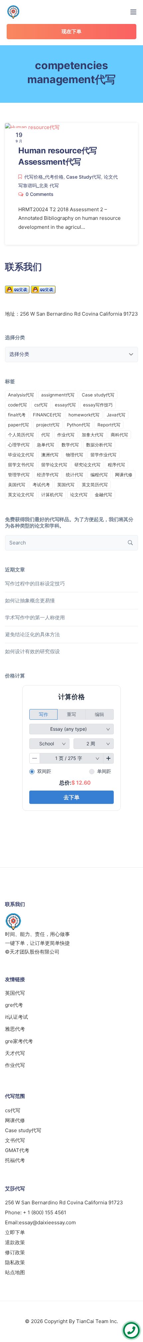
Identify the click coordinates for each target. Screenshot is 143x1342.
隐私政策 (15, 1262)
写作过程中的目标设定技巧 (35, 583)
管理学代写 (19, 474)
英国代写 (65, 484)
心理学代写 (19, 444)
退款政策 (15, 1242)
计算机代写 (52, 494)
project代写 (48, 424)
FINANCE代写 (47, 414)
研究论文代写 (87, 464)
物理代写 (74, 454)
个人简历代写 (21, 434)
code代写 (17, 404)
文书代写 (15, 1140)
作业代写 (65, 434)
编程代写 (99, 474)
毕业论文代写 (21, 454)
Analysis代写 (21, 394)
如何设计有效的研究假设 (32, 651)
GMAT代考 (17, 1150)
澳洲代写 (50, 454)
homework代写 (84, 414)
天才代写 (15, 1053)
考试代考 (41, 484)
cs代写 (41, 404)
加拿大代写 (92, 434)
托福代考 (15, 1160)
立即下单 (15, 1232)
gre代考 (14, 1005)
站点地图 (15, 1272)
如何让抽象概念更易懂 (30, 600)
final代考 (17, 414)
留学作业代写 (103, 454)
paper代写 (18, 424)
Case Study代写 (83, 177)
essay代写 (65, 404)
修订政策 (15, 1252)
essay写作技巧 (98, 404)
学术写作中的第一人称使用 (35, 617)
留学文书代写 (21, 464)
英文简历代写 (95, 484)
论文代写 (78, 494)
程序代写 (116, 464)
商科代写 (119, 434)
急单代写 (45, 444)
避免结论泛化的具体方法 (32, 634)
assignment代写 (57, 394)
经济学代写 (48, 474)
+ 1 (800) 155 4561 (44, 1212)
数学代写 (70, 444)
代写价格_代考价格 (44, 177)
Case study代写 (98, 394)
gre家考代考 (19, 1041)
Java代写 (116, 414)
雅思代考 (15, 1029)
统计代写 (74, 474)
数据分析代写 (99, 444)
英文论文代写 (21, 494)
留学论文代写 (54, 464)
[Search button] (130, 542)
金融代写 (103, 494)
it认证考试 (16, 1017)
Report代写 (108, 424)
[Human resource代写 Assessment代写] (32, 127)
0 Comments (40, 194)
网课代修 (123, 474)
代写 (45, 434)
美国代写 (16, 484)
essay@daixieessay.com (47, 1222)
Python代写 (78, 424)
